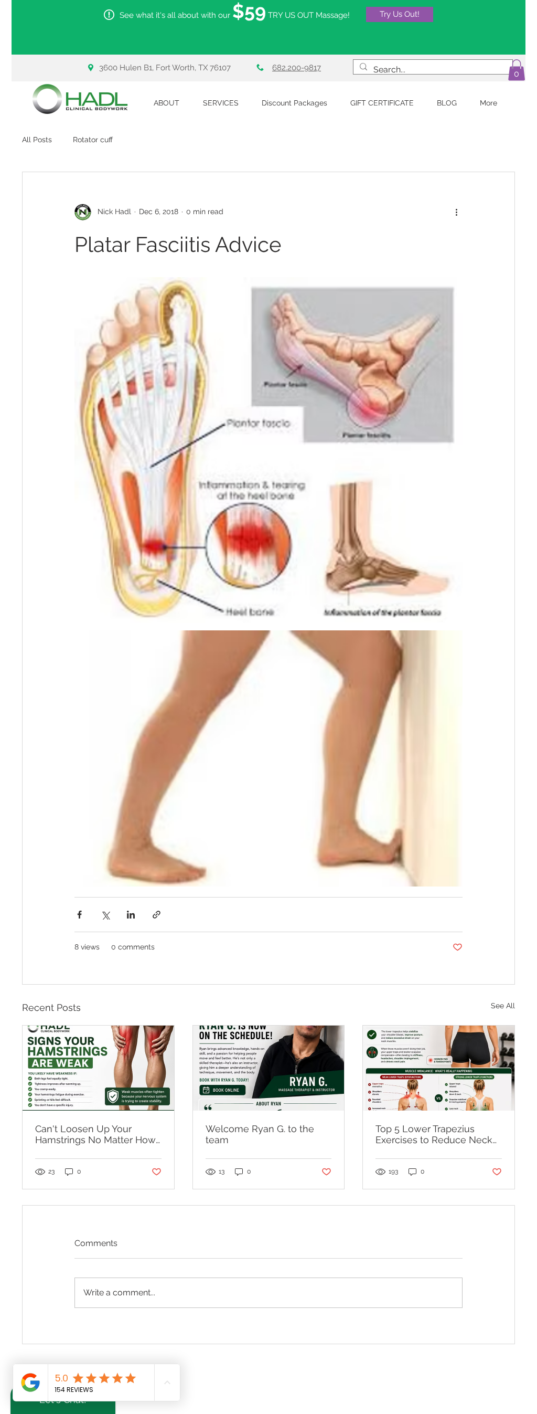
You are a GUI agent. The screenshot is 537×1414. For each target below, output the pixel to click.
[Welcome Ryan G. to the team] (269, 1068)
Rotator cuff (93, 139)
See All (503, 1005)
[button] (516, 70)
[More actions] (456, 212)
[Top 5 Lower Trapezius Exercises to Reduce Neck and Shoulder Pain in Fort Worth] (438, 1068)
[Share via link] (157, 915)
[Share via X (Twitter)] (105, 915)
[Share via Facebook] (79, 915)
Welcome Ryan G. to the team (260, 1134)
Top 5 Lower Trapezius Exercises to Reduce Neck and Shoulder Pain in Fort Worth (433, 1134)
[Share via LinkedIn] (131, 915)
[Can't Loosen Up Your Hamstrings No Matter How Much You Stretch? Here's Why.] (98, 1068)
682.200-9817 (296, 67)
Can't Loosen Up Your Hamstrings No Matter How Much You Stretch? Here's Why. (95, 1134)
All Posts (37, 139)
